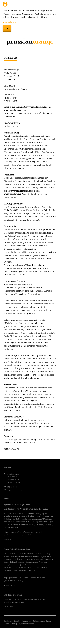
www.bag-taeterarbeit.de (14, 602)
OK (7, 28)
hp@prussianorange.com (17, 490)
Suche (6, 624)
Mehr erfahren (9, 22)
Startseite (8, 621)
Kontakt (17, 621)
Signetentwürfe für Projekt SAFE (17, 504)
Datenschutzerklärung (42, 621)
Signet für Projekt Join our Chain (17, 549)
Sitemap (14, 624)
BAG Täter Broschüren (13, 595)
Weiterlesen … (9, 539)
